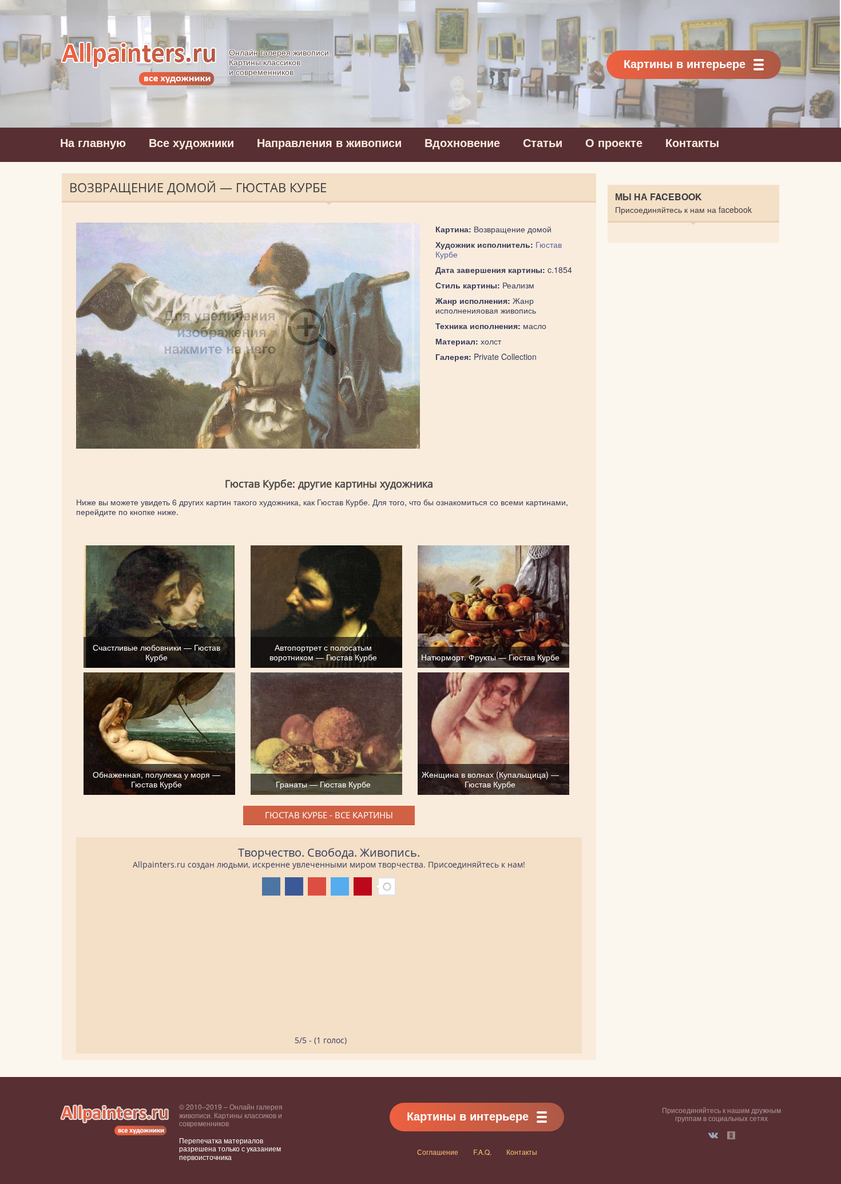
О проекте (613, 142)
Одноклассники (731, 1135)
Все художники (191, 142)
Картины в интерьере (684, 63)
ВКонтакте (713, 1135)
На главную (93, 142)
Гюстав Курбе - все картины (329, 815)
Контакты (692, 142)
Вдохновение (462, 142)
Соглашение (437, 1152)
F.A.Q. (482, 1152)
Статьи (542, 142)
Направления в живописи (329, 142)
